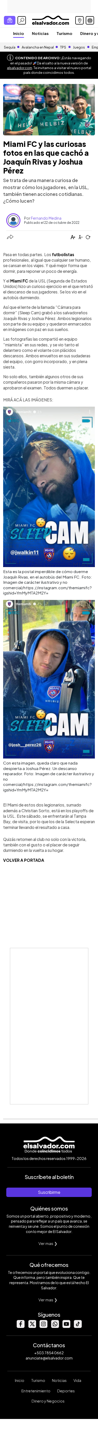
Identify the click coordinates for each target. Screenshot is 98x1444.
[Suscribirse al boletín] (9, 20)
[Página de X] (32, 1326)
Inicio (18, 33)
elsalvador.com (19, 68)
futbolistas (63, 254)
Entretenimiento (35, 1390)
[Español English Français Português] (90, 20)
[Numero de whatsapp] (55, 1326)
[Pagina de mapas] (79, 20)
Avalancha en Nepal (38, 47)
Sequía (9, 47)
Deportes (66, 1390)
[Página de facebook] (20, 1326)
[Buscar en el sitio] (22, 20)
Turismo (64, 33)
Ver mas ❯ (47, 1243)
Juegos (79, 47)
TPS (63, 47)
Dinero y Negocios (48, 1401)
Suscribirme (49, 1192)
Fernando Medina (46, 218)
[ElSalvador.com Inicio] (50, 19)
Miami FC (19, 280)
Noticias (40, 33)
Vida (77, 1380)
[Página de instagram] (43, 1326)
